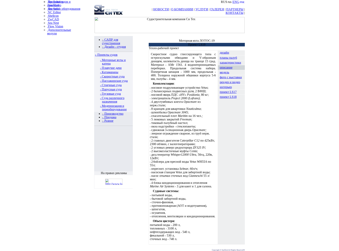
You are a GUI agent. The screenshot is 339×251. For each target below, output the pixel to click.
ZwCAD (53, 19)
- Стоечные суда (111, 85)
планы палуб (228, 57)
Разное (107, 120)
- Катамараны (109, 72)
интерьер (226, 87)
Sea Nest (53, 22)
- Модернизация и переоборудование (113, 107)
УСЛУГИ (201, 9)
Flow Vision (55, 26)
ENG (235, 2)
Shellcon (53, 15)
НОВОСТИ (161, 9)
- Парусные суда (111, 89)
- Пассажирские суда (114, 80)
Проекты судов (107, 54)
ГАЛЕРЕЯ (217, 9)
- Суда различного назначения (112, 99)
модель (224, 72)
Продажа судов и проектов (59, 3)
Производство (112, 113)
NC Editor (54, 12)
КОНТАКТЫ (234, 12)
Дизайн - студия (114, 46)
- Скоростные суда (112, 76)
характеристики (230, 62)
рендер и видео (230, 82)
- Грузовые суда (110, 93)
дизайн (224, 52)
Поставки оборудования (63, 8)
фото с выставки (231, 77)
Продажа (109, 117)
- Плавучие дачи (111, 68)
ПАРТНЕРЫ (234, 9)
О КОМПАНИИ (182, 9)
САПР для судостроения (111, 41)
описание (226, 67)
